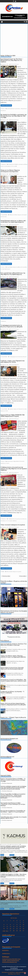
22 (17, 928)
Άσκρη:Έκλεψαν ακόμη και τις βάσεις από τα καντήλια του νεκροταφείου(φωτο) (13, 221)
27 (10, 930)
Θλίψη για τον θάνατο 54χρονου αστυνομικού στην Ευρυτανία (10, 170)
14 (13, 926)
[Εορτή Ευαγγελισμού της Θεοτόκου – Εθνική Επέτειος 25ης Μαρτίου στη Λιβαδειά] (9, 66)
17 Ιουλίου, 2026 (4, 872)
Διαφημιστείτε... (6, 953)
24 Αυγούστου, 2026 (5, 844)
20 (10, 928)
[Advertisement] (14, 39)
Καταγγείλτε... (5, 950)
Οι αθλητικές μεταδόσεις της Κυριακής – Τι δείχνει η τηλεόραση (12, 692)
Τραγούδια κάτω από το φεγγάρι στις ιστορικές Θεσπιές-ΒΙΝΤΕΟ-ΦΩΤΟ (14, 817)
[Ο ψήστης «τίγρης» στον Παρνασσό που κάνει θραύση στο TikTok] (9, 367)
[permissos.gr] (2, 21)
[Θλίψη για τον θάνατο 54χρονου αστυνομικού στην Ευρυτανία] (9, 176)
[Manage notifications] (25, 973)
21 (13, 928)
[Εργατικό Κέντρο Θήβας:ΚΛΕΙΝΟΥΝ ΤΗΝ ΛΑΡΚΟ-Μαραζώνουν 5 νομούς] (9, 421)
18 (3, 928)
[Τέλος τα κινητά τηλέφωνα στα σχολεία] (9, 529)
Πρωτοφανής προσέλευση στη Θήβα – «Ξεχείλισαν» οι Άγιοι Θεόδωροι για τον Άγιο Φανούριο (13, 804)
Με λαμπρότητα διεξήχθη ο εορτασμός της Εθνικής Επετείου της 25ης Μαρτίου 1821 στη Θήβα (14, 116)
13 (10, 926)
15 (17, 926)
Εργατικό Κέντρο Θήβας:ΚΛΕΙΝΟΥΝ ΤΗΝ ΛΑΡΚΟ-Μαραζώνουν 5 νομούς (12, 415)
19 (7, 928)
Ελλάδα (3, 571)
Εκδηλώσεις (4, 164)
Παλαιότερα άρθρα (6, 576)
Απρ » (7, 931)
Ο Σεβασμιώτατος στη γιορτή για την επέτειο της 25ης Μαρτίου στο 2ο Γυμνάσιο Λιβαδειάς (14, 468)
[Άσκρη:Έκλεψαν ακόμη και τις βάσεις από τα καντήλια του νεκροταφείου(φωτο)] (9, 227)
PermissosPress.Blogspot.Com (9, 962)
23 (20, 928)
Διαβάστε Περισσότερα (6, 105)
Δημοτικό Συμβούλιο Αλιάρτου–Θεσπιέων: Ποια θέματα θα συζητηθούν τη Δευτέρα (14, 644)
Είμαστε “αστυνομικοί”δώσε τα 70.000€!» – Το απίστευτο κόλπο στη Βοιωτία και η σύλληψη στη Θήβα (13, 780)
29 (17, 930)
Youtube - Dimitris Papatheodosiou (10, 960)
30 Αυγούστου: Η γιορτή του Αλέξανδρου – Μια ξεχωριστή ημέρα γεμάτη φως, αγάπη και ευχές (13, 680)
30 (20, 930)
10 (23, 924)
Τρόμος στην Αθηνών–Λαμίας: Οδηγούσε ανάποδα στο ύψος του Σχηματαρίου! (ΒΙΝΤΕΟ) (13, 656)
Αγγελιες (2, 883)
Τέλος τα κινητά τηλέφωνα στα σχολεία (13, 525)
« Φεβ (3, 931)
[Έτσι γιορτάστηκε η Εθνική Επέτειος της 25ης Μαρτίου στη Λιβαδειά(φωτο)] (9, 279)
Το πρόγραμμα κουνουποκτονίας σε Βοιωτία (17, 356)
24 (23, 928)
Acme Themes (16, 973)
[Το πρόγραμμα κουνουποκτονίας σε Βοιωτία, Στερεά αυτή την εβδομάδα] (9, 331)
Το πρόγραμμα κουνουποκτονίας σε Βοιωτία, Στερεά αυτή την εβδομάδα (11, 326)
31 (23, 930)
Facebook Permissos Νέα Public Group (11, 959)
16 (20, 926)
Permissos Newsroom (14, 64)
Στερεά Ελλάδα (4, 214)
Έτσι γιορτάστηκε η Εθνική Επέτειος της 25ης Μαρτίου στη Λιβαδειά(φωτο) (13, 273)
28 (13, 930)
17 (23, 926)
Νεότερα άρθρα (22, 576)
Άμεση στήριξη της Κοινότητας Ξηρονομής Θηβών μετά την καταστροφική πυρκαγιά (12, 668)
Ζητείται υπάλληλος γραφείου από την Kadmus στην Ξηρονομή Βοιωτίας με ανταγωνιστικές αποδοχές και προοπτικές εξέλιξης (13, 788)
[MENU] (27, 22)
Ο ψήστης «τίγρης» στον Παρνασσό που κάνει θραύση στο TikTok (13, 361)
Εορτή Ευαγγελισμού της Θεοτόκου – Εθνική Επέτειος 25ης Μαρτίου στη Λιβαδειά (12, 60)
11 (3, 926)
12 (7, 926)
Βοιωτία (3, 108)
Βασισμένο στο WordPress (8, 972)
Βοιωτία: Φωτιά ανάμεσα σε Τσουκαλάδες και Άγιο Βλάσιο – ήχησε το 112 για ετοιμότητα (13, 811)
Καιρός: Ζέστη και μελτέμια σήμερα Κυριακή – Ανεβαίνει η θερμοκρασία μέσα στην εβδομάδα (13, 704)
